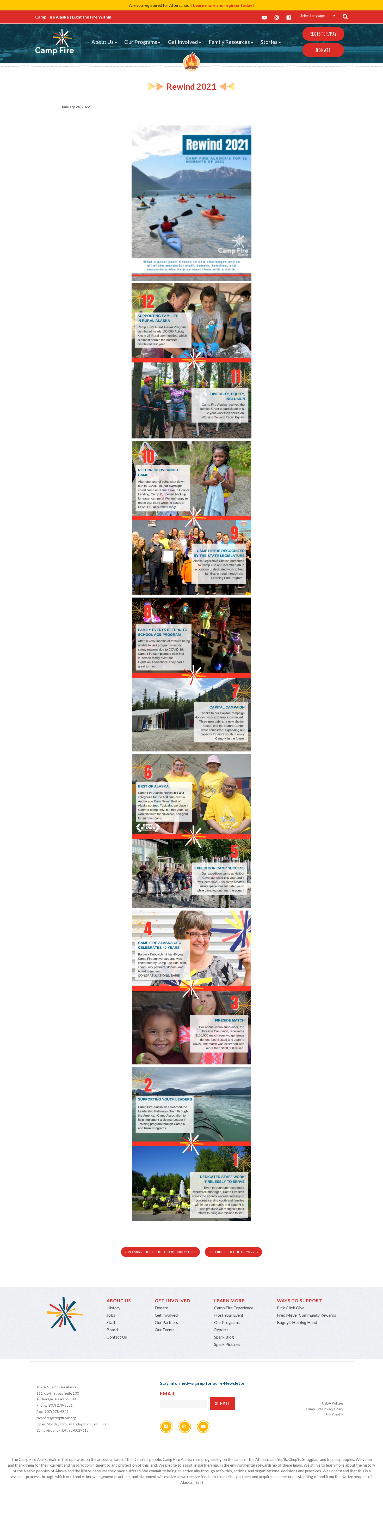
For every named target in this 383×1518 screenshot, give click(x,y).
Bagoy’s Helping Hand (297, 1322)
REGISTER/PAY (323, 34)
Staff (111, 1322)
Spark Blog (224, 1336)
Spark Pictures (227, 1344)
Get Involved (183, 42)
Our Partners (166, 1322)
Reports (221, 1329)
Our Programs (140, 42)
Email (168, 1393)
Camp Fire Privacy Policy (324, 1409)
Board (112, 1329)
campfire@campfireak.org (56, 1418)
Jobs (111, 1314)
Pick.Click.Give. (291, 1307)
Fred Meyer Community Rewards (306, 1314)
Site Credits (334, 1415)
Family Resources (229, 42)
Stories (269, 42)
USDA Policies (332, 1403)
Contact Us (117, 1336)
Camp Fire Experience (233, 1307)
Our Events (165, 1329)
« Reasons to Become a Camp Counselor (160, 1252)
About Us (102, 42)
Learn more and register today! (223, 5)
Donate (323, 50)
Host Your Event (228, 1314)
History (113, 1307)
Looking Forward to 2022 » (233, 1252)
